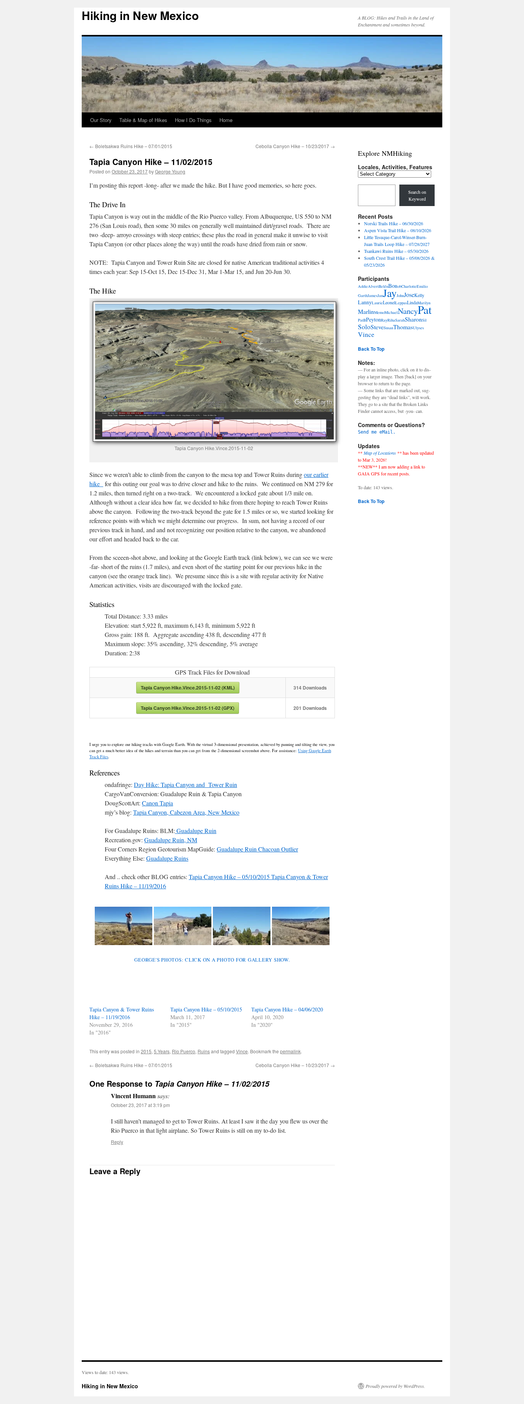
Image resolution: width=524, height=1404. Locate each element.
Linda (412, 302)
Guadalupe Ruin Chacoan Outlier (257, 849)
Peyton (373, 319)
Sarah (400, 320)
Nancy (408, 310)
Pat (425, 309)
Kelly (419, 295)
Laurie (377, 302)
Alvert (373, 286)
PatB (362, 320)
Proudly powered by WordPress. (395, 1386)
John (400, 295)
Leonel (389, 302)
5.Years (162, 1051)
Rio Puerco (183, 1051)
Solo (364, 326)
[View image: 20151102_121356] (182, 926)
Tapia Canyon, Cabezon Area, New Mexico (186, 812)
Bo (391, 285)
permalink (290, 1051)
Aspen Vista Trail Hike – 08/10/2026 (397, 230)
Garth (362, 295)
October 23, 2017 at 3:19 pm (140, 1105)
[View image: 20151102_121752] (241, 926)
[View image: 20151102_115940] (123, 926)
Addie (363, 286)
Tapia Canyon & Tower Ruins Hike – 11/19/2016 (121, 1013)
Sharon (413, 319)
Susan (388, 327)
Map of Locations (380, 453)
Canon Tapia (157, 803)
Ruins (204, 1051)
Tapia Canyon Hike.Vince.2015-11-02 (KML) (188, 687)
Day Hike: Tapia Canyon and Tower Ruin (185, 784)
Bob (398, 286)
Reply (117, 1141)
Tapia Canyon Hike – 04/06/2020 (287, 1009)
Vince (242, 1051)
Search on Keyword (417, 195)
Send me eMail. (376, 432)
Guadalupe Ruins (167, 858)
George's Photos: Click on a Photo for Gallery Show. (212, 959)
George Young (170, 171)
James (372, 295)
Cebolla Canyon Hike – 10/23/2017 (295, 146)
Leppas (401, 302)
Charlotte (409, 286)
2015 (146, 1051)
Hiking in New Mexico (140, 15)
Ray (384, 320)
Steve (377, 327)
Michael (391, 312)
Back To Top (371, 348)
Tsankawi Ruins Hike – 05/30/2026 (396, 251)
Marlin (366, 311)
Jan (380, 295)
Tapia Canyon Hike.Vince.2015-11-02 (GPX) (187, 707)
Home (225, 120)
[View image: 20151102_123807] (301, 926)
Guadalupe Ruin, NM (170, 840)
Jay (390, 293)
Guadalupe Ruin (195, 831)
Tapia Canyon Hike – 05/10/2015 (206, 1009)
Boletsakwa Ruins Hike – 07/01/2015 (130, 146)
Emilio (422, 286)
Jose (409, 294)
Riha (391, 320)
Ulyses (418, 327)
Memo (379, 312)
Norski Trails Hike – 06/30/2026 (393, 223)
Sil (424, 320)
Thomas (403, 327)
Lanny (365, 302)
